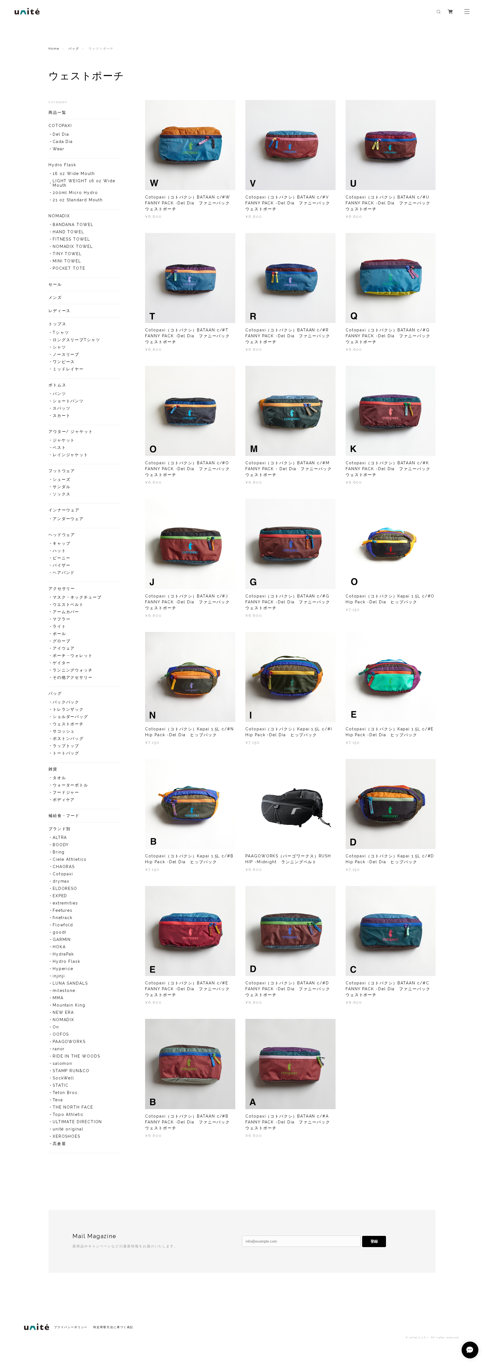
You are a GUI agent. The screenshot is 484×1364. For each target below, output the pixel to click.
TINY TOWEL (67, 253)
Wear (58, 149)
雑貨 (52, 769)
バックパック (66, 702)
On (56, 1027)
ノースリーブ (66, 354)
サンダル (62, 486)
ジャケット (64, 440)
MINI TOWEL (67, 261)
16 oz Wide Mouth (74, 173)
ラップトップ (66, 746)
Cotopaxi (63, 874)
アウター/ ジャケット (70, 431)
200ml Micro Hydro (75, 192)
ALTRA (60, 837)
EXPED (60, 896)
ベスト (59, 447)
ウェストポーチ (68, 724)
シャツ (59, 347)
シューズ (62, 479)
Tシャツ (61, 332)
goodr (60, 932)
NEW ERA (63, 1012)
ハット (59, 550)
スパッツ (62, 408)
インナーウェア (64, 510)
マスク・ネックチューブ (77, 597)
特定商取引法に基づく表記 (113, 1327)
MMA (58, 998)
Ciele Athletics (70, 859)
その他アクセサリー (73, 677)
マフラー (62, 619)
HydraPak (63, 954)
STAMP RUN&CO (71, 1070)
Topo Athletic (68, 1114)
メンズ (55, 297)
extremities (65, 903)
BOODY (61, 845)
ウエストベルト (68, 604)
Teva (58, 1100)
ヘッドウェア (61, 534)
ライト (59, 626)
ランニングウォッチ (73, 670)
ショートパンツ (68, 401)
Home (53, 48)
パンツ (59, 393)
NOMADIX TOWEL (73, 246)
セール (55, 284)
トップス (57, 324)
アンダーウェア (68, 518)
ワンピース (64, 361)
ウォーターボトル (70, 785)
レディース (59, 310)
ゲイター (62, 663)
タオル (59, 778)
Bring (59, 852)
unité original (68, 1129)
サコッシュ (64, 731)
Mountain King (69, 1005)
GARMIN (62, 939)
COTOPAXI (60, 125)
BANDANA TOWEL (73, 224)
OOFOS (61, 1034)
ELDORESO (65, 888)
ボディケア (64, 799)
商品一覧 (57, 112)
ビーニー (62, 558)
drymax (61, 881)
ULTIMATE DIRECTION (77, 1122)
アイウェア (64, 648)
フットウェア (61, 470)
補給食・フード (64, 815)
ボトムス (57, 385)
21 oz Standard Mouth (78, 200)
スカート (62, 415)
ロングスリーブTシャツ (76, 340)
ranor (59, 1049)
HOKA (59, 947)
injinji (59, 976)
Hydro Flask (62, 165)
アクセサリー (61, 588)
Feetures (63, 910)
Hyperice (63, 968)
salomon (62, 1063)
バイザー (62, 565)
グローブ (62, 641)
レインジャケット (70, 455)
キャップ (62, 543)
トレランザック (68, 709)
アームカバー (66, 612)
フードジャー (66, 792)
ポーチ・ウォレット (73, 655)
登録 (374, 1241)
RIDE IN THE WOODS (76, 1056)
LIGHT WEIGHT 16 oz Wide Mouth (84, 183)
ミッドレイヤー (68, 369)
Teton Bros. (66, 1092)
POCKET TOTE (69, 268)
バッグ (73, 48)
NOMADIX (59, 216)
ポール (59, 633)
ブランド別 (59, 829)
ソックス (62, 494)
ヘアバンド (64, 572)
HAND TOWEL (68, 232)
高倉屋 (59, 1143)
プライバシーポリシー (70, 1327)
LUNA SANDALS (70, 983)
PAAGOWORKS (69, 1041)
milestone (64, 990)
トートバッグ (66, 753)
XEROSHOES (66, 1136)
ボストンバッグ (68, 738)
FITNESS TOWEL (71, 239)
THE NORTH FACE (73, 1107)
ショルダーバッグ (70, 716)
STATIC (61, 1085)
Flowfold (63, 925)
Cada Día (63, 141)
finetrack (63, 917)
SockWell (63, 1078)
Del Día (61, 134)
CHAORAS (64, 866)
